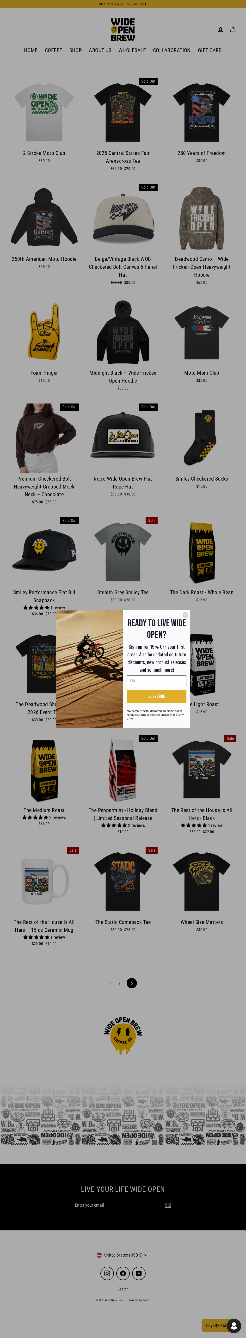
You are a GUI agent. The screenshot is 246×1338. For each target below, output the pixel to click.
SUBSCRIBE (156, 696)
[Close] (185, 615)
